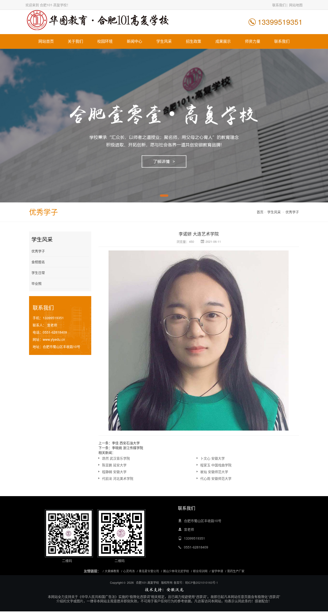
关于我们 (75, 41)
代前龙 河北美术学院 (117, 478)
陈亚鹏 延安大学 (114, 465)
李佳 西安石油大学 (126, 442)
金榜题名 (38, 261)
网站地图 (296, 4)
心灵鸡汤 (129, 571)
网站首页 (46, 41)
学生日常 (38, 272)
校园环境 (105, 41)
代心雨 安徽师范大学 (215, 478)
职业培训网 (200, 571)
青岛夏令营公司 (149, 571)
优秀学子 (292, 211)
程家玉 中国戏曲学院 (215, 465)
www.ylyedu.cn (54, 339)
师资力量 (252, 41)
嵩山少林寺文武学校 (176, 571)
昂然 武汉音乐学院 (116, 458)
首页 (260, 211)
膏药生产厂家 (235, 571)
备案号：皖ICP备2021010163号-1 (196, 582)
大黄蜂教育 (112, 571)
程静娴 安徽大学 (114, 471)
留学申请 (217, 571)
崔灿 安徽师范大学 (214, 471)
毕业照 (36, 283)
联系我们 (279, 4)
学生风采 (164, 41)
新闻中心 (134, 41)
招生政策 (193, 41)
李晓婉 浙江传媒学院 (127, 447)
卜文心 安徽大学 (212, 458)
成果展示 (223, 41)
